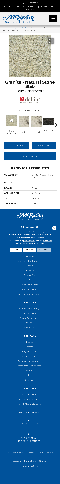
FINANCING (44, 145)
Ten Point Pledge (29, 356)
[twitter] (37, 227)
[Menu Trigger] (53, 18)
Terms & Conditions (29, 466)
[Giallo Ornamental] (12, 120)
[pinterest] (32, 227)
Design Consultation (29, 318)
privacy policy (29, 241)
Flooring (12, 28)
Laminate (29, 265)
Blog (29, 375)
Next (56, 120)
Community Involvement (29, 361)
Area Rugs (29, 280)
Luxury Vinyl (29, 270)
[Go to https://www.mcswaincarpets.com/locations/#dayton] (28, 422)
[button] (30, 3)
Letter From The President (29, 366)
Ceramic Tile (29, 275)
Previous (4, 120)
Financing (29, 323)
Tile (18, 28)
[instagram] (27, 227)
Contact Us (16, 145)
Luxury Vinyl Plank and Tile (29, 261)
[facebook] (22, 227)
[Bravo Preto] (48, 122)
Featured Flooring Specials (29, 294)
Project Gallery (29, 351)
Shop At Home (29, 313)
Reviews (29, 370)
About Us (29, 342)
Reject (29, 250)
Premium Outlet (29, 289)
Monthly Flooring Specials (29, 404)
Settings (43, 250)
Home (5, 28)
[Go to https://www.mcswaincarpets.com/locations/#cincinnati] (28, 438)
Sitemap (29, 380)
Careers (29, 347)
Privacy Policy (30, 461)
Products (25, 28)
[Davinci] (24, 122)
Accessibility (17, 461)
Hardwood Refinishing (29, 284)
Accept (15, 250)
